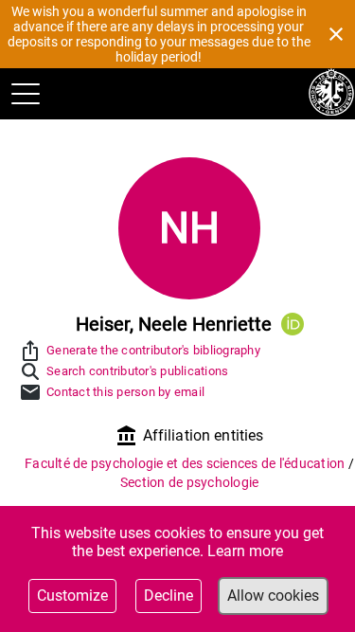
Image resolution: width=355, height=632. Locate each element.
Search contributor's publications (137, 371)
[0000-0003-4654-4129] (292, 324)
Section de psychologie (189, 482)
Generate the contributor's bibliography (153, 350)
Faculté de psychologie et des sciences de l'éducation (186, 463)
